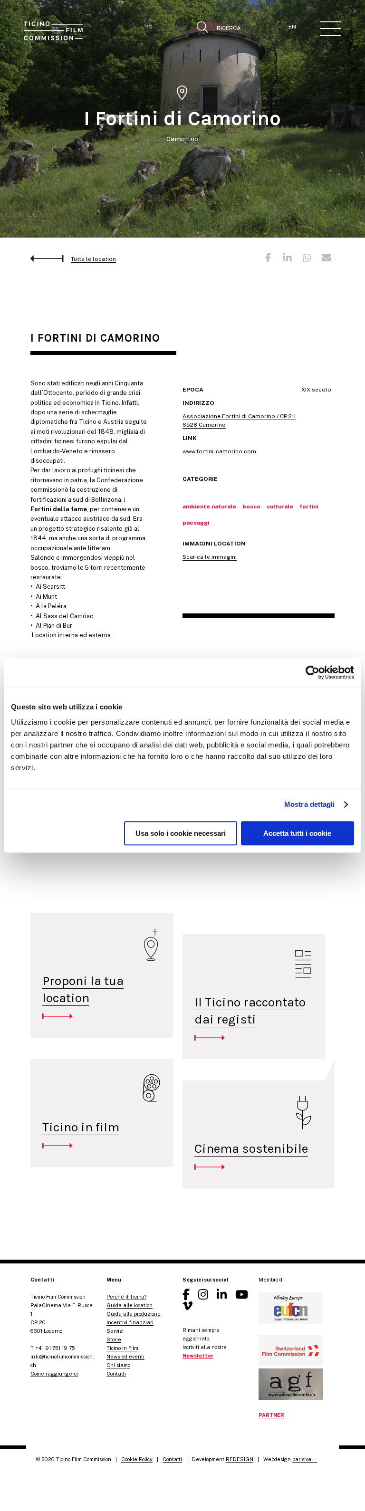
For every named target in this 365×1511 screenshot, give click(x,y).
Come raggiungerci (54, 1374)
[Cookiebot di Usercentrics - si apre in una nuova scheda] (312, 672)
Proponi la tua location (83, 989)
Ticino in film (80, 1127)
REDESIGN (239, 1459)
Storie (113, 1339)
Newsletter (197, 1355)
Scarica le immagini (209, 557)
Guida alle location (129, 1305)
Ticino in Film (122, 1348)
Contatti (116, 1374)
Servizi (115, 1331)
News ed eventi (125, 1356)
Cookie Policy (137, 1459)
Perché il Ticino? (126, 1297)
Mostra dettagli (309, 804)
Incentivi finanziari (130, 1322)
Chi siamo (118, 1365)
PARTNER (271, 1415)
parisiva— (304, 1459)
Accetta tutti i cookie (297, 833)
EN (292, 26)
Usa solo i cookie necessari (180, 833)
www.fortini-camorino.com (219, 451)
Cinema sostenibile (251, 1148)
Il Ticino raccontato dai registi (250, 1011)
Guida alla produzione (133, 1314)
